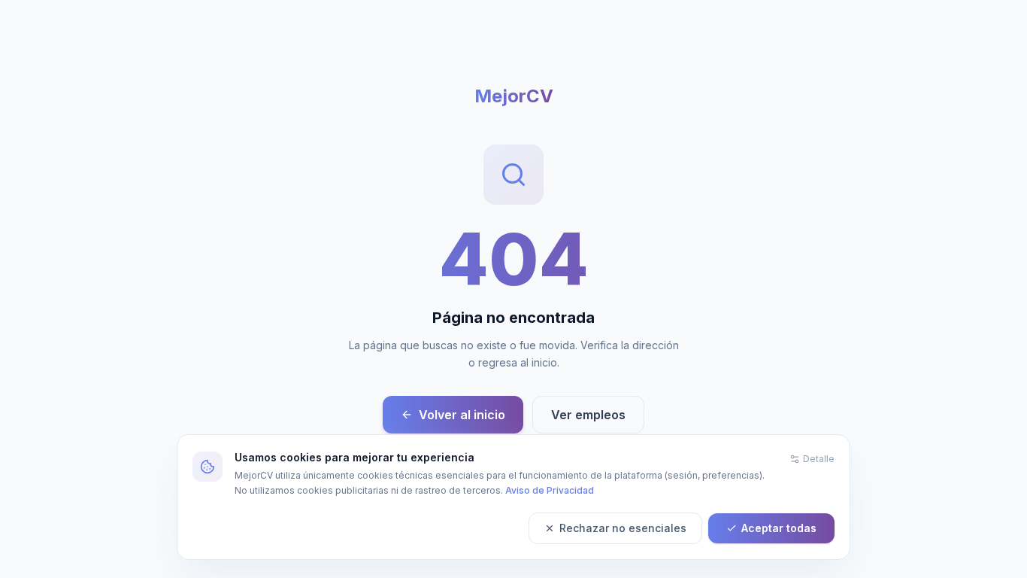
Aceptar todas (778, 528)
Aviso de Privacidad (549, 490)
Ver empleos (588, 414)
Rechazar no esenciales (622, 528)
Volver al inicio (462, 414)
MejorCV (513, 96)
